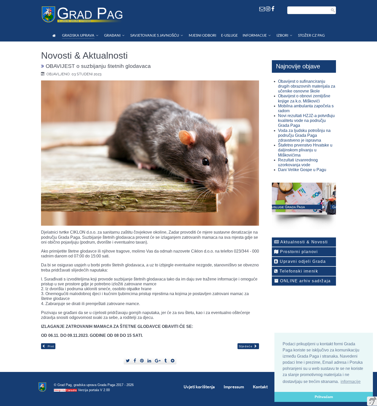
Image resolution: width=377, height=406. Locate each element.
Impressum (234, 386)
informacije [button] (351, 381)
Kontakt (260, 386)
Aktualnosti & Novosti (303, 242)
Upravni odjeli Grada (302, 261)
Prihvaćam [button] (324, 397)
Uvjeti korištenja (199, 386)
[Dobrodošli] (54, 35)
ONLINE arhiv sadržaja (305, 281)
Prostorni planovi (298, 251)
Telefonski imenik (298, 271)
